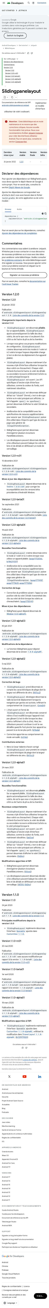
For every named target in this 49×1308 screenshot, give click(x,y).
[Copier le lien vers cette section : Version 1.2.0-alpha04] (27, 525)
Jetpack (22, 10)
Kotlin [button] (19, 209)
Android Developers (9, 45)
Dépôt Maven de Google (19, 187)
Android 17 (6, 1177)
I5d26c (21, 856)
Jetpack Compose (36, 133)
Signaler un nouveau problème (24, 275)
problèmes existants (13, 260)
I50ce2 (28, 872)
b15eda (36, 730)
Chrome (5, 1266)
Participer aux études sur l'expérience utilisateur (20, 1247)
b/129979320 (21, 1037)
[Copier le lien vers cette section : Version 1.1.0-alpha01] (27, 997)
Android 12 (6, 1196)
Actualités (6, 1104)
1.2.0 (21, 162)
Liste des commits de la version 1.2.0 (28, 315)
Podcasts (5, 1112)
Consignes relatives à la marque (15, 1290)
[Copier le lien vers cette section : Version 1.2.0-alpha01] (27, 762)
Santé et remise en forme (11, 1130)
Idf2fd (21, 884)
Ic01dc (24, 737)
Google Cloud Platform (11, 1274)
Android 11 (6, 1200)
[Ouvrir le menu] (3, 3)
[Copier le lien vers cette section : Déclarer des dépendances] (41, 173)
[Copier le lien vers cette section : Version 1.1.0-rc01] (23, 941)
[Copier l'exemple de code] (45, 213)
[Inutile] (32, 53)
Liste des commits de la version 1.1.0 (28, 916)
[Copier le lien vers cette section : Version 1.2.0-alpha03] (27, 621)
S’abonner (42, 1296)
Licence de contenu (30, 1060)
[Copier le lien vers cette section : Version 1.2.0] (21, 294)
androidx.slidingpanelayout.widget (15, 105)
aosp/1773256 (26, 583)
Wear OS (5, 1155)
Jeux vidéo (6, 1122)
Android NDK (7, 1225)
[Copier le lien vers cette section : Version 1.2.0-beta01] (26, 499)
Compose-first (21, 142)
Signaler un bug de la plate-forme (14, 1235)
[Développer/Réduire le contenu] (17, 58)
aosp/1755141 (27, 601)
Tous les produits (8, 1278)
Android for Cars (8, 1163)
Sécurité (5, 1097)
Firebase (5, 1270)
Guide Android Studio (10, 1210)
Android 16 (6, 1181)
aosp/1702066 (36, 559)
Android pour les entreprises (12, 1093)
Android (5, 1089)
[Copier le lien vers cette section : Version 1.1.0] (21, 895)
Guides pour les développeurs (13, 1214)
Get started (8, 10)
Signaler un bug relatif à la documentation (18, 1239)
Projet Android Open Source (12, 1101)
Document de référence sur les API (15, 1218)
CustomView (15, 934)
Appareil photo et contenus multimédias (17, 1134)
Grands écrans (7, 1151)
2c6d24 (41, 705)
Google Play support (9, 1243)
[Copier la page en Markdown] (12, 97)
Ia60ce (30, 837)
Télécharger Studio (9, 1222)
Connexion (41, 3)
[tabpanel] (24, 218)
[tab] (8, 209)
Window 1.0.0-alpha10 (16, 614)
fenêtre (16, 487)
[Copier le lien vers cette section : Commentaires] (24, 243)
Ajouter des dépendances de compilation (19, 233)
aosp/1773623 (13, 583)
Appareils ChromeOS (10, 1159)
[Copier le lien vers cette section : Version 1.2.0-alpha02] (27, 659)
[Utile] (28, 53)
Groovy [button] (8, 209)
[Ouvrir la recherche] (28, 2)
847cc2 (37, 692)
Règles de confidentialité (11, 1138)
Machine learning (8, 1126)
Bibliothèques (10, 48)
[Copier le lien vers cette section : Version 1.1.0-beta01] (26, 969)
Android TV (6, 1167)
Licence (27, 1286)
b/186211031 (12, 561)
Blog (3, 1108)
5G (3, 1141)
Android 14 (6, 1188)
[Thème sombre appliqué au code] (42, 213)
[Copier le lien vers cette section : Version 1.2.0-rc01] (24, 456)
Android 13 (6, 1192)
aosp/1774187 (37, 580)
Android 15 (6, 1185)
